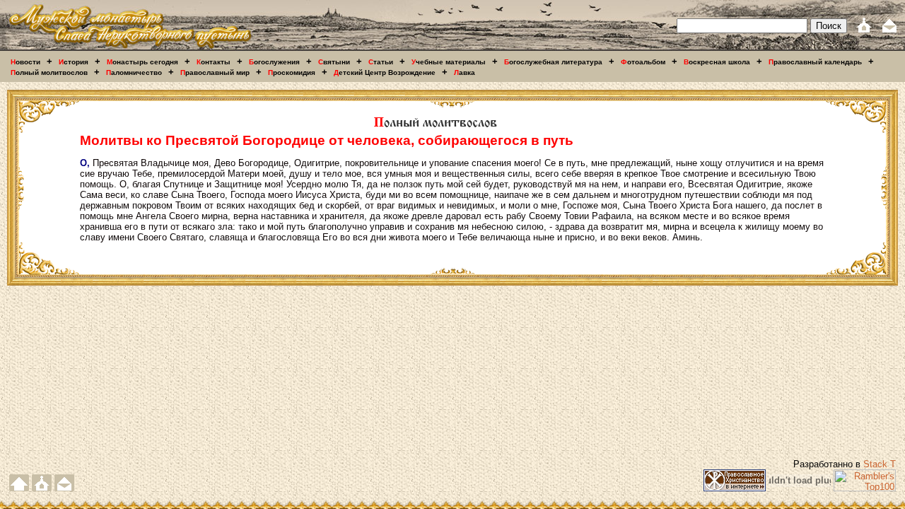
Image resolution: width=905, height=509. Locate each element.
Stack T (879, 464)
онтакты (213, 62)
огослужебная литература (553, 62)
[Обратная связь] (889, 30)
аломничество (134, 72)
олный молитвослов (49, 72)
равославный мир (215, 72)
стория (73, 62)
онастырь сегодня (142, 62)
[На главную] (130, 47)
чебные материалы (448, 62)
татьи (380, 62)
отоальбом (643, 62)
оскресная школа (717, 62)
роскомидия (291, 72)
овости (25, 62)
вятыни (334, 62)
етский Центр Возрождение (385, 72)
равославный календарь (815, 62)
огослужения (274, 62)
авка (464, 72)
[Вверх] (19, 488)
